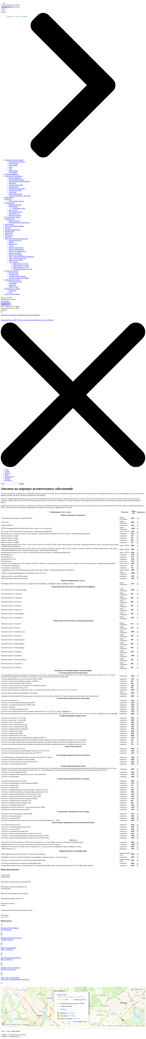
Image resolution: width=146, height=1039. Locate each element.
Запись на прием (6, 297)
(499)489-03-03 (6, 305)
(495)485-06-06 (6, 303)
